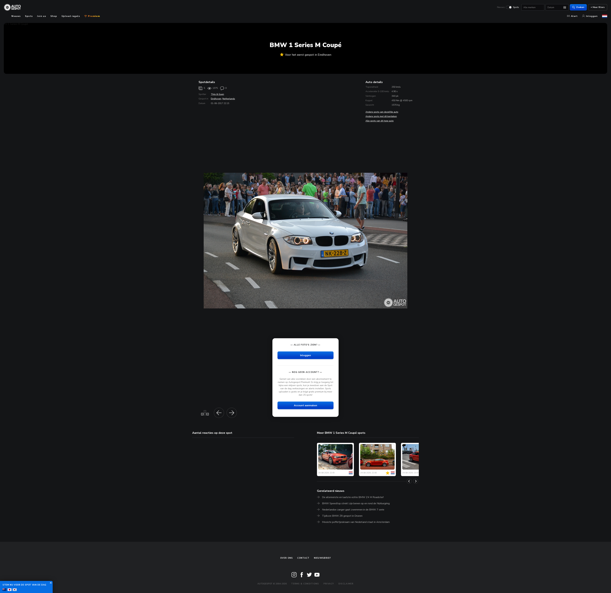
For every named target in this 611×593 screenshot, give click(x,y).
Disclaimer (346, 583)
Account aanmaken (305, 405)
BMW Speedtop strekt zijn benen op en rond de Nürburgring (356, 503)
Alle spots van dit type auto (379, 120)
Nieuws (501, 7)
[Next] (415, 481)
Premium (93, 16)
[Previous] (409, 481)
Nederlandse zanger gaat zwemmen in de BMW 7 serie (353, 509)
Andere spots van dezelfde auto (381, 111)
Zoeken (580, 7)
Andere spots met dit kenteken (381, 116)
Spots (516, 7)
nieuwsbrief (322, 558)
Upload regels (71, 16)
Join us (41, 16)
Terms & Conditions (305, 583)
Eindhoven (216, 98)
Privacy (328, 583)
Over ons (286, 558)
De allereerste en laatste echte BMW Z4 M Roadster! (353, 497)
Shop (53, 16)
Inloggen (592, 16)
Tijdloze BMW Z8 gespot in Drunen (342, 516)
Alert (574, 16)
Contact (303, 558)
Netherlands (228, 98)
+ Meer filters (598, 7)
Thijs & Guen (217, 94)
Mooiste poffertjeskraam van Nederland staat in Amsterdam (356, 522)
